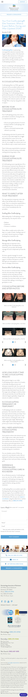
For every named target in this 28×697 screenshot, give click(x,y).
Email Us (15, 560)
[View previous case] (3, 342)
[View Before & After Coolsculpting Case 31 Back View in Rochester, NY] (15, 365)
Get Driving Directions (15, 564)
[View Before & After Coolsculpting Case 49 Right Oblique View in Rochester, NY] (15, 342)
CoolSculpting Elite (7, 50)
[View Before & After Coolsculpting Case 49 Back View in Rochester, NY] (13, 342)
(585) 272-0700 (9, 592)
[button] (2, 2)
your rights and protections (13, 662)
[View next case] (25, 342)
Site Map (14, 605)
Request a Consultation (14, 14)
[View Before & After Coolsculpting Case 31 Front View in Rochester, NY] (13, 365)
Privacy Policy (5, 605)
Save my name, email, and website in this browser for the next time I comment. (12, 530)
